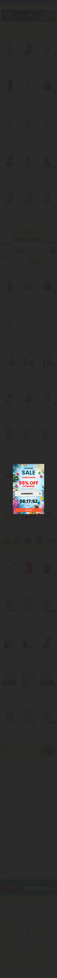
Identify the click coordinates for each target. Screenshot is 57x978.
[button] (28, 494)
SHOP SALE (28, 510)
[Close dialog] (42, 466)
